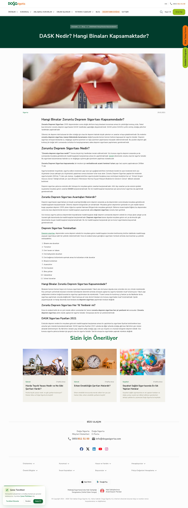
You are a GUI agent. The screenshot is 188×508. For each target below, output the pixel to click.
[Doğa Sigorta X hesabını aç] (88, 449)
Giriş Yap (179, 12)
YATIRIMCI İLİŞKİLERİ (83, 12)
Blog (83, 27)
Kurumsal (63, 463)
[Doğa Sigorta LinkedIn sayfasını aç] (94, 449)
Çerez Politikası (26, 496)
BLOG (98, 12)
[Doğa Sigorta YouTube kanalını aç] (100, 449)
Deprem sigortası (48, 233)
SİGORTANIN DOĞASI (111, 12)
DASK (111, 156)
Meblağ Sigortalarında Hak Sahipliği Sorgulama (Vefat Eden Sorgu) (82, 491)
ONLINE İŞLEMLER (63, 12)
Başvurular (99, 470)
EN (166, 4)
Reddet (28, 501)
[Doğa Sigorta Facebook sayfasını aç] (81, 449)
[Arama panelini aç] (161, 12)
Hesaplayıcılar (137, 463)
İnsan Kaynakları (65, 470)
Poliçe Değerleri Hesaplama (142, 470)
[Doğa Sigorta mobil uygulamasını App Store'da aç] (85, 482)
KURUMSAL (24, 12)
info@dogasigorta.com (108, 438)
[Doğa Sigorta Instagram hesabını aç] (106, 449)
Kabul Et (38, 501)
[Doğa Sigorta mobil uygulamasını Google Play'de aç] (102, 482)
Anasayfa (74, 27)
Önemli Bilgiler (29, 470)
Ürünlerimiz (27, 463)
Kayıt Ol (168, 12)
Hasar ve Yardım (102, 463)
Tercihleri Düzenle (12, 501)
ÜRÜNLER (12, 12)
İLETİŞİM (125, 12)
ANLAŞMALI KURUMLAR (43, 12)
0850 (179, 4)
